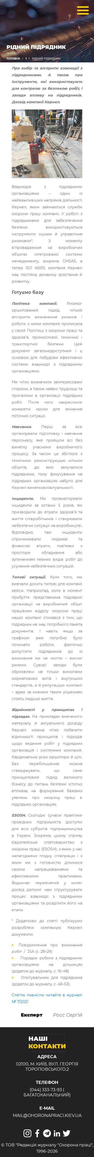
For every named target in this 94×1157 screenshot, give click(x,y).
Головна (13, 58)
